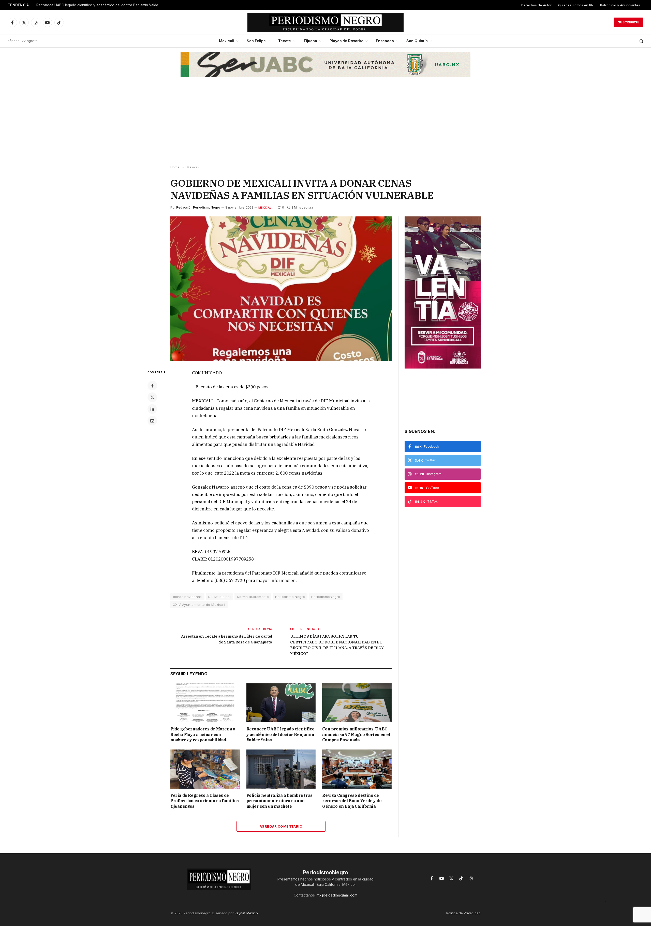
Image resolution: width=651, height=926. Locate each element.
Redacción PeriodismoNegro (198, 207)
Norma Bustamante (253, 597)
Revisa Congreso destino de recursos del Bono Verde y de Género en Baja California (351, 801)
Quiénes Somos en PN (576, 5)
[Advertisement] (325, 124)
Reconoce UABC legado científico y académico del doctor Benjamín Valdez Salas (100, 5)
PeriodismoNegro (325, 597)
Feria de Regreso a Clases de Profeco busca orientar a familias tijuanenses (204, 801)
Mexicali (226, 41)
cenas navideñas (187, 597)
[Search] (641, 41)
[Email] (152, 420)
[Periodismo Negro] (325, 22)
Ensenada (385, 41)
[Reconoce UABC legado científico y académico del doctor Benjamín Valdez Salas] (281, 702)
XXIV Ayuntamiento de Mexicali (199, 604)
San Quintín (417, 41)
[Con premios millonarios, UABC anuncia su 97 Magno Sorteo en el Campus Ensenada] (357, 702)
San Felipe (256, 41)
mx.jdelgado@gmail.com (337, 895)
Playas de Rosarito (346, 41)
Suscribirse (628, 22)
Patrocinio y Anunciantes (620, 5)
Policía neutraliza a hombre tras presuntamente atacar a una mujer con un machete (279, 801)
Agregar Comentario (281, 826)
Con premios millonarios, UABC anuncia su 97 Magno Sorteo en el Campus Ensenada (356, 734)
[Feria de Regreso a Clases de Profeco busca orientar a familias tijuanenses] (205, 768)
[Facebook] (152, 385)
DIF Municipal (219, 597)
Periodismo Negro (290, 597)
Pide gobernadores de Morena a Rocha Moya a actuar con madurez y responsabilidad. (202, 734)
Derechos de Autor (536, 5)
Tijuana (310, 41)
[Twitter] (152, 397)
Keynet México (246, 913)
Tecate (284, 41)
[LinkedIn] (152, 409)
